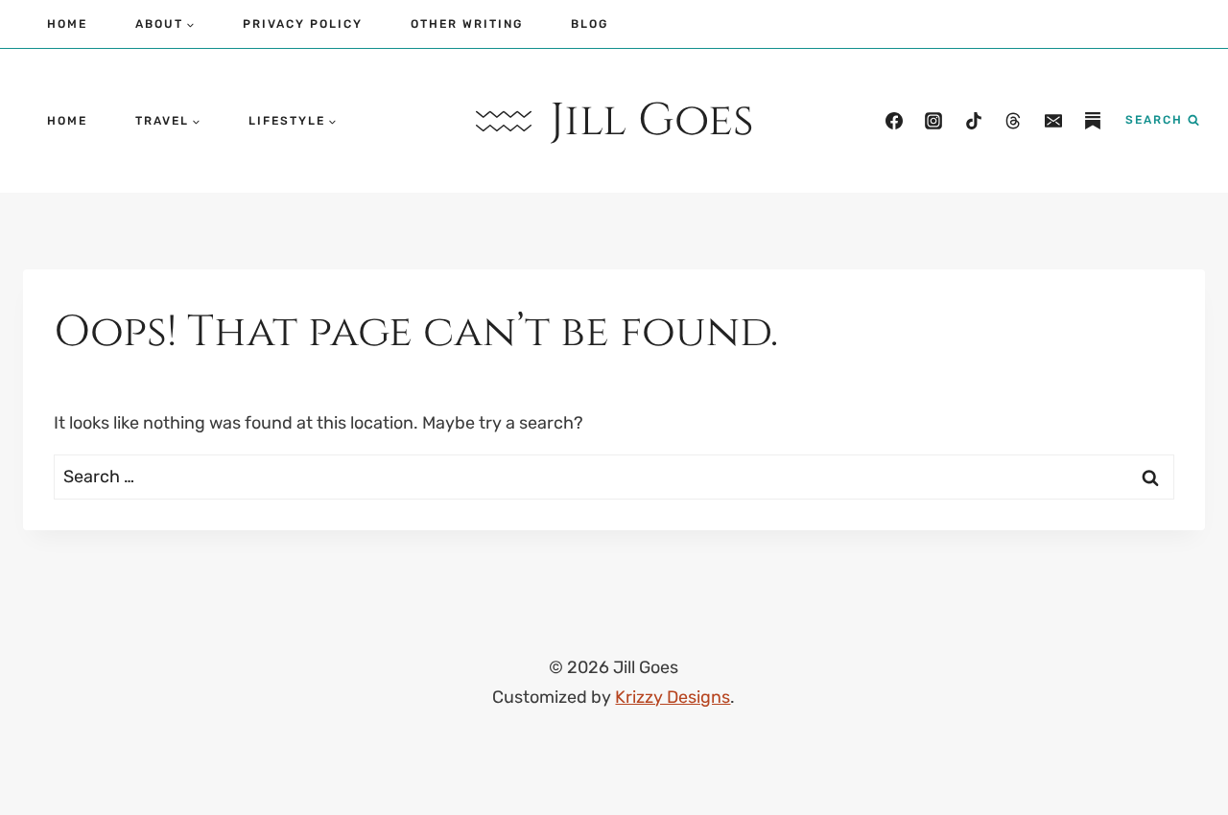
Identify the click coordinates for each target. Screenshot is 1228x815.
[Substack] (1092, 121)
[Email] (1053, 121)
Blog (589, 24)
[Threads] (1013, 121)
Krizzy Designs (672, 697)
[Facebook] (894, 121)
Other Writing (467, 24)
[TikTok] (973, 121)
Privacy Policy (303, 24)
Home (67, 24)
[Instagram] (933, 121)
